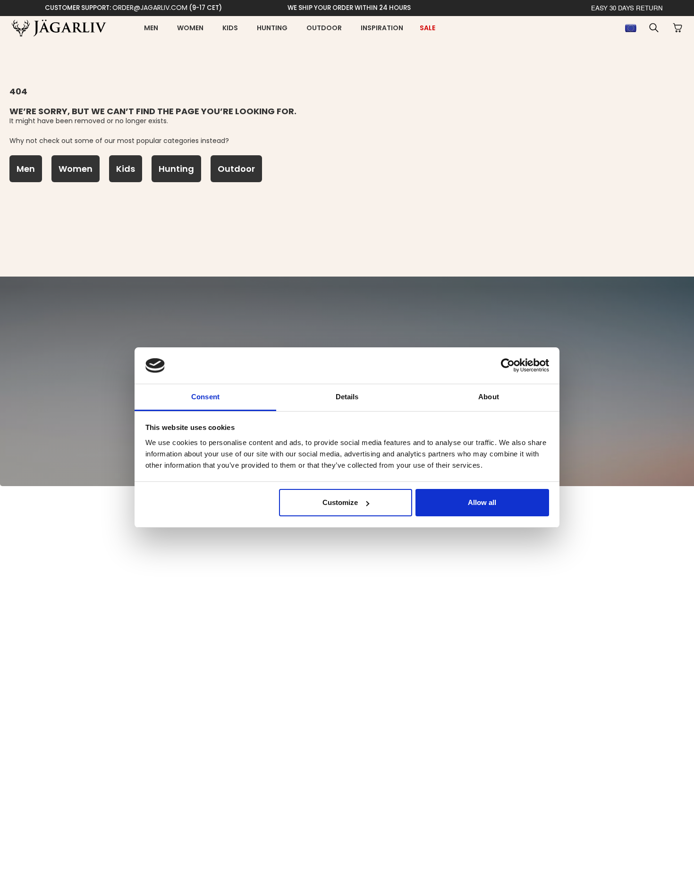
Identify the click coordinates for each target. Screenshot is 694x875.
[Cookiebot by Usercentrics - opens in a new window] (507, 365)
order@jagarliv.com (149, 7)
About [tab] (488, 397)
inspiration (382, 28)
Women (190, 28)
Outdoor (324, 28)
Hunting (272, 28)
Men (151, 28)
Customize (340, 502)
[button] (654, 28)
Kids (230, 28)
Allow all (482, 502)
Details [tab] (347, 397)
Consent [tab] (205, 397)
